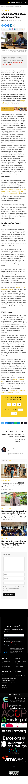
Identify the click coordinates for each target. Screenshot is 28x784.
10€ (9, 404)
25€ (14, 404)
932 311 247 (4, 687)
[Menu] (2, 2)
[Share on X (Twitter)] (2, 25)
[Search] (26, 2)
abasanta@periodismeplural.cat (9, 678)
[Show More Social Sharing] (14, 25)
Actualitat (6, 11)
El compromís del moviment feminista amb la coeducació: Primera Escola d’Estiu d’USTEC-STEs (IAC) (13, 543)
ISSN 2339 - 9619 (6, 666)
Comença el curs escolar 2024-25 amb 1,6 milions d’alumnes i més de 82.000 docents (13, 485)
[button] (14, 613)
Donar (14, 413)
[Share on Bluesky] (5, 25)
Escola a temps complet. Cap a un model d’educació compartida (13, 101)
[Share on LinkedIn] (11, 25)
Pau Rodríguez (4, 20)
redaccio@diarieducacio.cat (8, 680)
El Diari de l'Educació (19, 666)
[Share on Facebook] (8, 25)
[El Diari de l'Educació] (14, 2)
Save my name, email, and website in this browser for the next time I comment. (13, 588)
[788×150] (14, 111)
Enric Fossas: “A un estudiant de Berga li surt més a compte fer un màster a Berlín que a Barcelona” (21, 438)
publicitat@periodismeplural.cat (9, 682)
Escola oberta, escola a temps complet (13, 15)
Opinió (4, 538)
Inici (2, 6)
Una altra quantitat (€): (11, 410)
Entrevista (20, 432)
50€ (19, 404)
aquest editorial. (17, 62)
